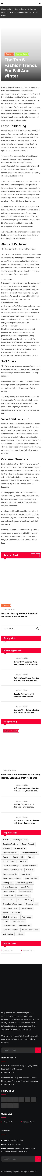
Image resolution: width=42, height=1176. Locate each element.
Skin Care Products (10, 908)
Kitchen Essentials (10, 887)
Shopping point (32, 904)
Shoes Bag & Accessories (12, 904)
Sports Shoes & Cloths (11, 913)
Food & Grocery (9, 861)
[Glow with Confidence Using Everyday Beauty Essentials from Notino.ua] (6, 661)
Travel (5, 921)
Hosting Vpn (7, 883)
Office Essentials (9, 891)
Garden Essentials (29, 866)
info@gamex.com (14, 1145)
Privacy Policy (28, 950)
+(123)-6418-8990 (15, 1141)
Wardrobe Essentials (10, 930)
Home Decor (25, 874)
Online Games (8, 896)
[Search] (40, 3)
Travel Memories (9, 926)
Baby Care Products (10, 844)
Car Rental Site (19, 848)
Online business (25, 891)
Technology (26, 917)
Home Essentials (31, 878)
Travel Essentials (18, 921)
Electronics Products (29, 853)
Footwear (22, 861)
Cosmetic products (10, 853)
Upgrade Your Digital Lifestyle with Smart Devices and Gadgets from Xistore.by (26, 712)
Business (6, 848)
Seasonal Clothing (25, 900)
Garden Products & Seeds (12, 870)
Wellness (20, 934)
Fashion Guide (18, 857)
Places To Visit (8, 900)
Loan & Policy (26, 887)
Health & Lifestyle (10, 874)
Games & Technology (11, 866)
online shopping (23, 896)
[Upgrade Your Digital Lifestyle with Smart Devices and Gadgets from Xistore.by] (6, 709)
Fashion (6, 857)
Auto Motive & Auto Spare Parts (15, 840)
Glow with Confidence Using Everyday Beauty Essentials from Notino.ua (26, 664)
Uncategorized (24, 926)
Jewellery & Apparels (24, 883)
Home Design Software (12, 878)
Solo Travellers (26, 908)
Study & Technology (10, 917)
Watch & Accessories (30, 930)
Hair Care (29, 870)
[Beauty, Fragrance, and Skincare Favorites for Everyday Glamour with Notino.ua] (6, 693)
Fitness (30, 857)
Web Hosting (8, 934)
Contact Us (8, 950)
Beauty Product (28, 844)
